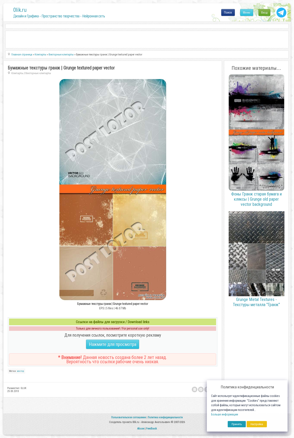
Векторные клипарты (38, 73)
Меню (246, 12)
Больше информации (224, 414)
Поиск (228, 12)
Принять (237, 424)
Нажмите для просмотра (112, 344)
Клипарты (17, 73)
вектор (20, 371)
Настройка (257, 424)
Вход (264, 12)
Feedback (151, 428)
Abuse (140, 428)
